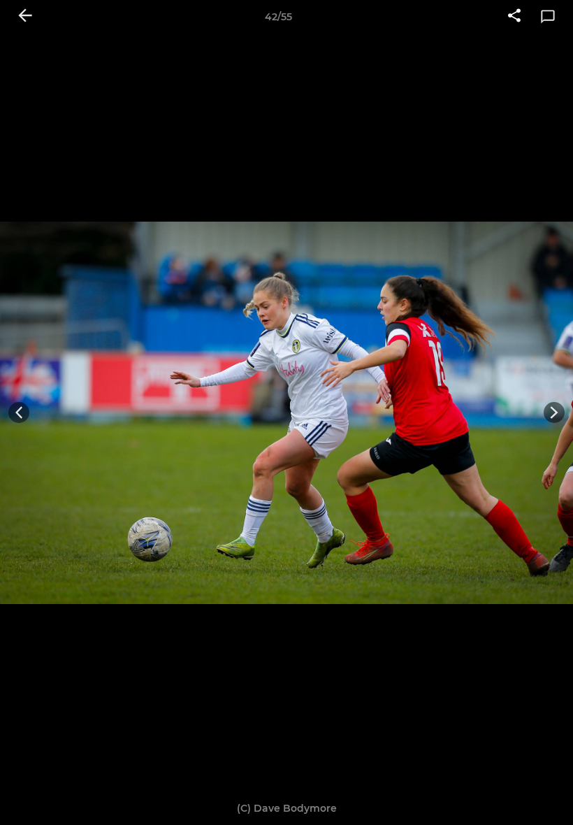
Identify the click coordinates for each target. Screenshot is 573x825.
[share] (514, 17)
